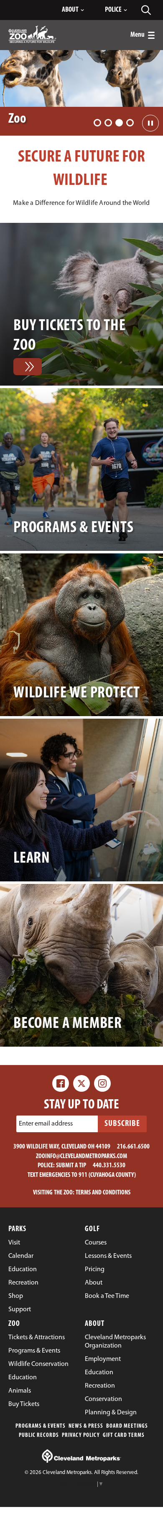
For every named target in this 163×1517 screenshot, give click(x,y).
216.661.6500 (133, 1146)
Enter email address (46, 1124)
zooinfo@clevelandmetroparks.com (81, 1156)
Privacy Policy (81, 1435)
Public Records (39, 1435)
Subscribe (122, 1124)
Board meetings (127, 1426)
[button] (97, 122)
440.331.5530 (109, 1165)
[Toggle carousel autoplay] (150, 123)
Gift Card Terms (124, 1435)
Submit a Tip (71, 1165)
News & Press (86, 1426)
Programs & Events (40, 1426)
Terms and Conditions (103, 1192)
